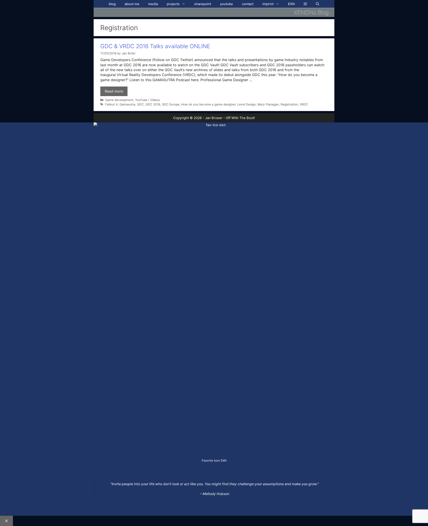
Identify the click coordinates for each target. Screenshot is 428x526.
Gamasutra (127, 104)
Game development (119, 100)
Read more (114, 91)
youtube (226, 4)
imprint (268, 4)
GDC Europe (170, 104)
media (153, 4)
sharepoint (202, 4)
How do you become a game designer (208, 104)
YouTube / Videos (147, 100)
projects (173, 4)
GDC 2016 (153, 104)
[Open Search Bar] (317, 4)
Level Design (246, 104)
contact (247, 4)
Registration (289, 104)
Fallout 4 (111, 104)
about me (132, 4)
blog (112, 4)
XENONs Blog (311, 12)
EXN (291, 4)
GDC (140, 104)
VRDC (304, 104)
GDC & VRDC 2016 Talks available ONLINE (155, 46)
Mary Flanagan (268, 104)
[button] (305, 4)
